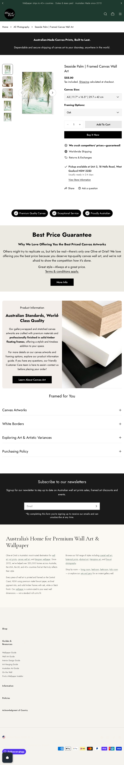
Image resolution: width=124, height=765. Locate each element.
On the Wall (7, 672)
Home (5, 27)
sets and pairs (86, 573)
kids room (113, 569)
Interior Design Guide (11, 660)
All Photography (21, 27)
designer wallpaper (42, 559)
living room (85, 569)
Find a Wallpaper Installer (12, 676)
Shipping (84, 82)
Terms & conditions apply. (62, 271)
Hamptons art (95, 559)
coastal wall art (106, 555)
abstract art (83, 559)
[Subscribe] (96, 506)
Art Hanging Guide (10, 664)
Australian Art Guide (10, 668)
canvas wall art (24, 559)
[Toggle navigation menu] (120, 14)
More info (62, 282)
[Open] (7, 757)
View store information (80, 179)
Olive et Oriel (19, 745)
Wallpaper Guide (9, 652)
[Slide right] (52, 92)
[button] (2, 3)
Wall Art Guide (8, 656)
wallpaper (20, 589)
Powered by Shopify (39, 745)
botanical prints (72, 559)
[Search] (105, 14)
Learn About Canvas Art (32, 380)
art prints (13, 559)
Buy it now (93, 135)
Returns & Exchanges (80, 157)
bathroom (104, 569)
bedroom (95, 569)
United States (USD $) (18, 737)
